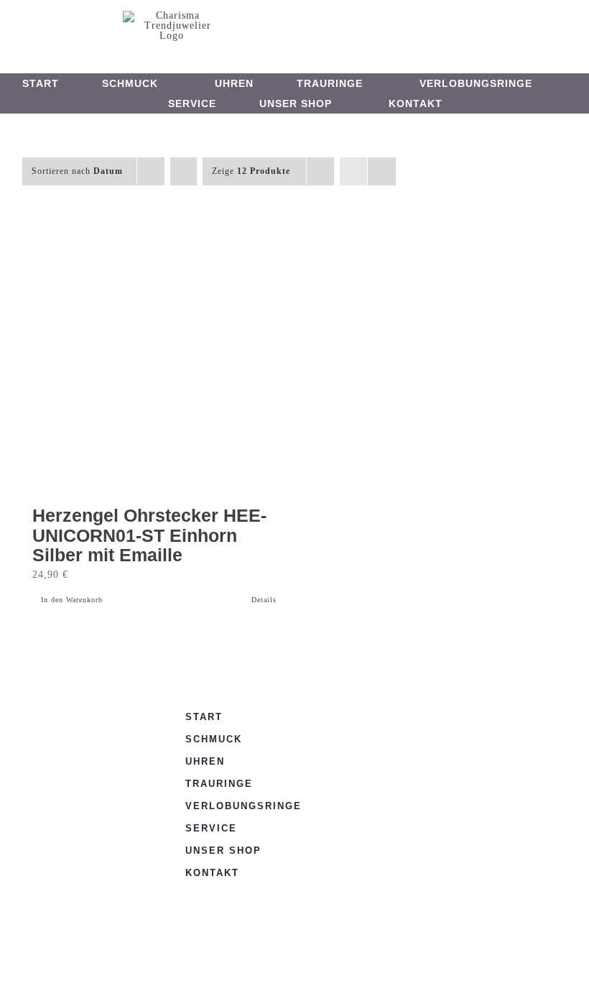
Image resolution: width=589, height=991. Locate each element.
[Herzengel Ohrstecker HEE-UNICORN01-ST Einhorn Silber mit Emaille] (154, 362)
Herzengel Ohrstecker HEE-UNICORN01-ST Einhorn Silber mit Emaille (149, 535)
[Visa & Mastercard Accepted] (388, 714)
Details (264, 600)
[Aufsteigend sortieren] (184, 171)
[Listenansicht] (382, 171)
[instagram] (305, 26)
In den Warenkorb (72, 600)
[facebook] (282, 26)
